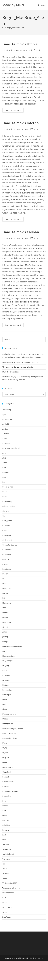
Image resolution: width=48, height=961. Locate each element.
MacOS (5, 719)
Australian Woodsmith (11, 448)
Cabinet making (8, 506)
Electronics (6, 603)
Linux (4, 709)
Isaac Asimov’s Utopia (20, 44)
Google (5, 641)
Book (38, 50)
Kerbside (5, 685)
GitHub (5, 627)
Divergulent (7, 588)
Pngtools (5, 777)
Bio (3, 482)
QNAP (4, 815)
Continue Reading (14, 111)
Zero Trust (6, 917)
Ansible (5, 429)
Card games (7, 520)
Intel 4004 (6, 675)
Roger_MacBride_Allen (15, 27)
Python (5, 806)
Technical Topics (8, 854)
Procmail (5, 786)
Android (5, 424)
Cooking (5, 559)
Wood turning (7, 907)
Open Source (7, 767)
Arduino (5, 433)
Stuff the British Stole (10, 372)
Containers (6, 554)
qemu (4, 810)
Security (5, 844)
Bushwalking (7, 501)
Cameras (5, 511)
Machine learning (9, 714)
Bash (4, 467)
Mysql (4, 748)
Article (4, 438)
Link (4, 704)
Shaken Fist (6, 849)
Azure (4, 462)
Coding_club (7, 540)
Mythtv (5, 752)
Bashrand (6, 472)
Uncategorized (8, 893)
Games (5, 617)
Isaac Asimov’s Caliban (20, 232)
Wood (4, 902)
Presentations (7, 781)
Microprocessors (9, 733)
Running (5, 830)
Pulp (4, 801)
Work (4, 912)
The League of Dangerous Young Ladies (17, 367)
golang (5, 636)
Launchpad (6, 694)
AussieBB (6, 443)
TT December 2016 (9, 883)
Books (4, 496)
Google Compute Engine (12, 646)
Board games (7, 487)
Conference (6, 549)
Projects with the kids (10, 791)
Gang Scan (6, 622)
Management (7, 724)
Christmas (6, 525)
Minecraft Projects (9, 738)
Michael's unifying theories (12, 728)
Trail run (5, 873)
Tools (4, 868)
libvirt (4, 699)
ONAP (4, 762)
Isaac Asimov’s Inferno (20, 123)
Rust (4, 835)
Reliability (6, 825)
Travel (4, 878)
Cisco (4, 530)
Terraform (6, 859)
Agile (4, 414)
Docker (5, 593)
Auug (4, 453)
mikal (7, 50)
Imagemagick (7, 661)
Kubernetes (7, 690)
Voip (4, 897)
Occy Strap (6, 757)
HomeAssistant (8, 656)
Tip (3, 864)
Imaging (5, 665)
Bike (4, 477)
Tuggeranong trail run (11, 888)
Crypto (5, 564)
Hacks (4, 651)
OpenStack (6, 772)
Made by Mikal (13, 5)
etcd (4, 607)
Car (3, 516)
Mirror (4, 743)
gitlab (4, 632)
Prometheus (7, 796)
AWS (4, 458)
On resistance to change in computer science (20, 362)
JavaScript (6, 680)
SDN (4, 839)
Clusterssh (6, 535)
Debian (5, 574)
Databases (6, 569)
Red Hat (5, 820)
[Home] (3, 27)
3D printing (6, 409)
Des (3, 579)
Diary (4, 583)
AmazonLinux (7, 419)
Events (5, 612)
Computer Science (9, 545)
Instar (4, 670)
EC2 (3, 598)
